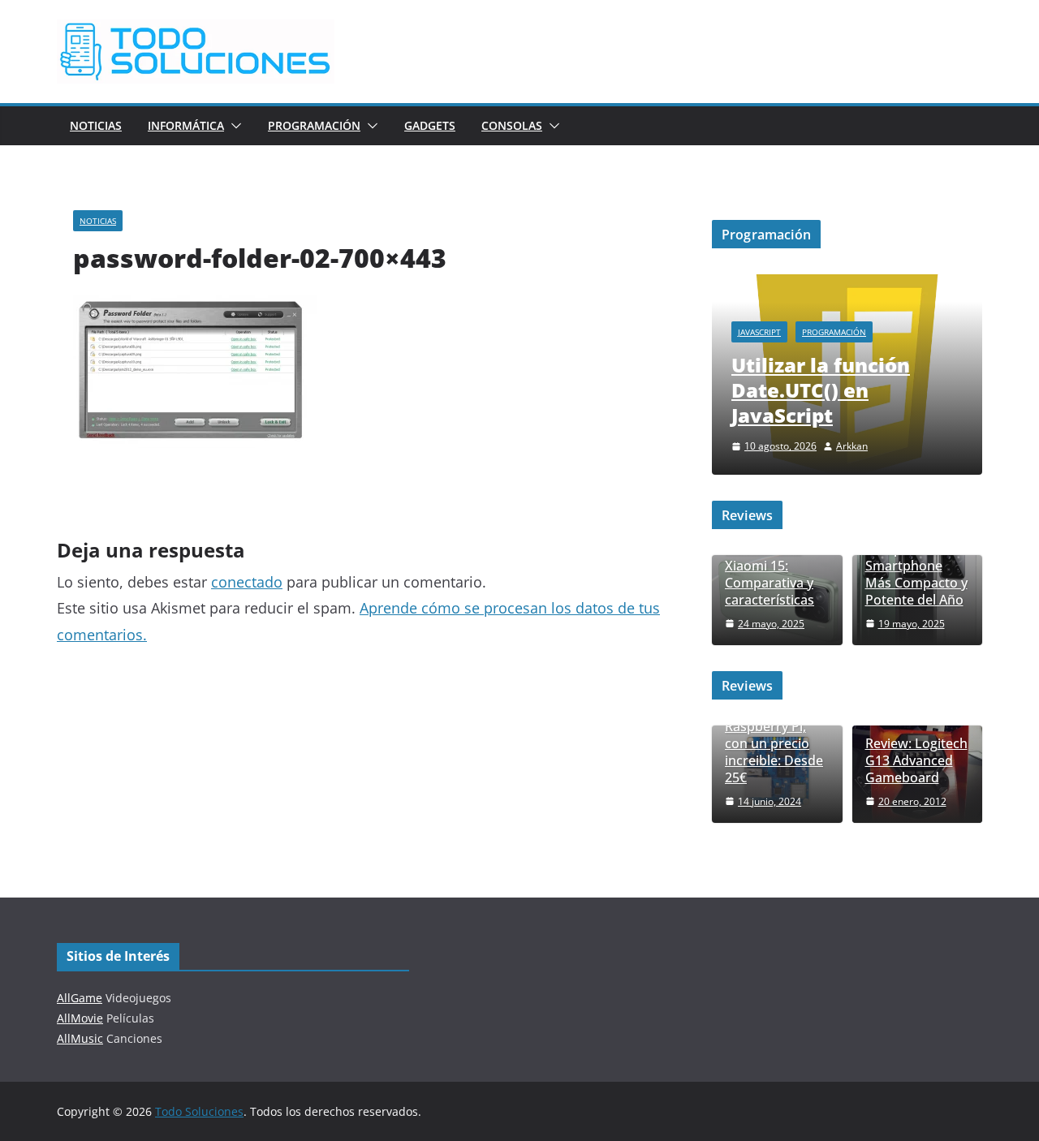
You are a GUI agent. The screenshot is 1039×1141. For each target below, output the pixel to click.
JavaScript (759, 332)
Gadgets (429, 125)
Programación (314, 125)
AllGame (79, 997)
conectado (246, 582)
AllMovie (80, 1018)
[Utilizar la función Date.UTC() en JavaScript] (847, 284)
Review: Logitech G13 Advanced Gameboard (916, 760)
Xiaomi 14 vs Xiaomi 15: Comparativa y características (769, 574)
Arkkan (852, 446)
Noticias (96, 125)
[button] (233, 125)
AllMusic (80, 1038)
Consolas (511, 125)
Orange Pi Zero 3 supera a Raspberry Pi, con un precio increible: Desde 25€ (776, 735)
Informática (186, 125)
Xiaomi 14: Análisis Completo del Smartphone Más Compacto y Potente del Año (916, 558)
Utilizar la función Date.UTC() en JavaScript (820, 389)
